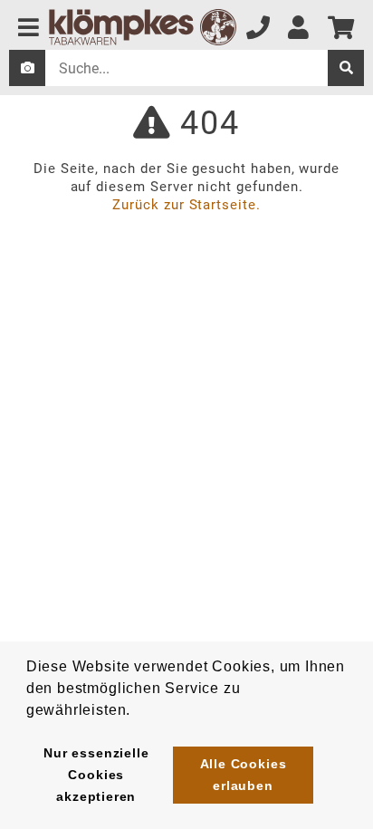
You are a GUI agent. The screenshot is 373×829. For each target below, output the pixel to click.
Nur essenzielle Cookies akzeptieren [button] (95, 775)
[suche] (346, 68)
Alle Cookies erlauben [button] (243, 775)
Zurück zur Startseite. (186, 205)
